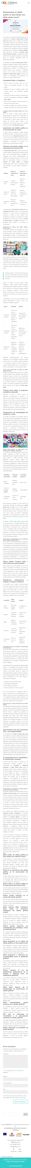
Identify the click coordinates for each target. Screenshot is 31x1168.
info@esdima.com (15, 1146)
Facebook (13, 1151)
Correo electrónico (7, 1083)
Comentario (6, 1053)
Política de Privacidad (17, 1070)
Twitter (20, 1151)
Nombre (5, 1076)
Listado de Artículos (7, 1156)
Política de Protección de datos (15, 1161)
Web (4, 1089)
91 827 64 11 (16, 1144)
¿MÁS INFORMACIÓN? (15, 1166)
